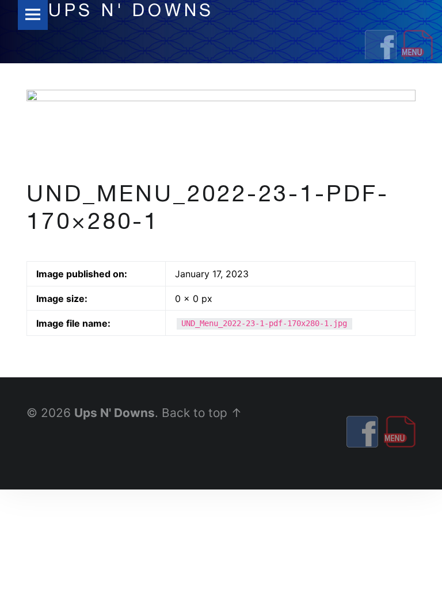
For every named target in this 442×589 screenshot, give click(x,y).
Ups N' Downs (114, 413)
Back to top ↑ (202, 413)
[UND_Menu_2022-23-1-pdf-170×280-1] (221, 96)
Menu (33, 15)
